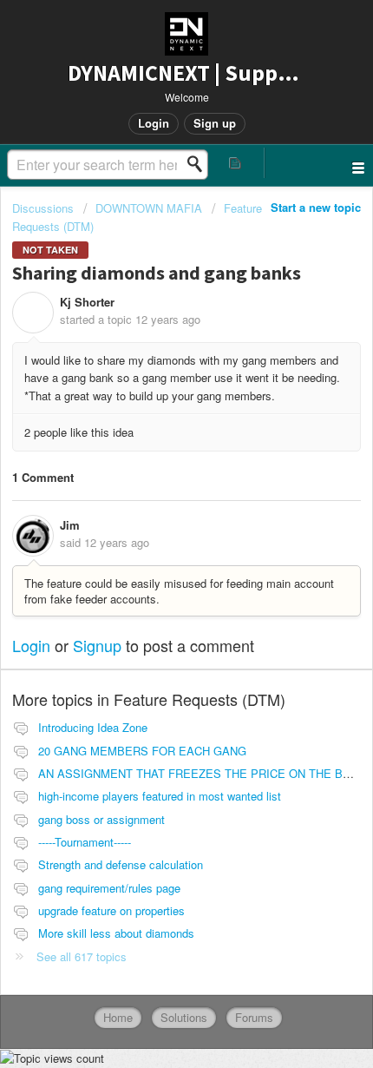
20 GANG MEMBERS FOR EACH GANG (142, 750)
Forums (254, 1017)
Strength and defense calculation (120, 864)
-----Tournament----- (84, 842)
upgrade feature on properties (111, 910)
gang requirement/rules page (109, 888)
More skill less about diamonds (116, 933)
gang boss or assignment (101, 819)
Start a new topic (316, 207)
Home (118, 1017)
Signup (97, 645)
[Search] (199, 164)
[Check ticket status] (235, 163)
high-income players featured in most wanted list (159, 796)
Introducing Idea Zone (92, 727)
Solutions (183, 1017)
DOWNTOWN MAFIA (148, 208)
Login (31, 645)
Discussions (43, 208)
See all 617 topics (81, 956)
